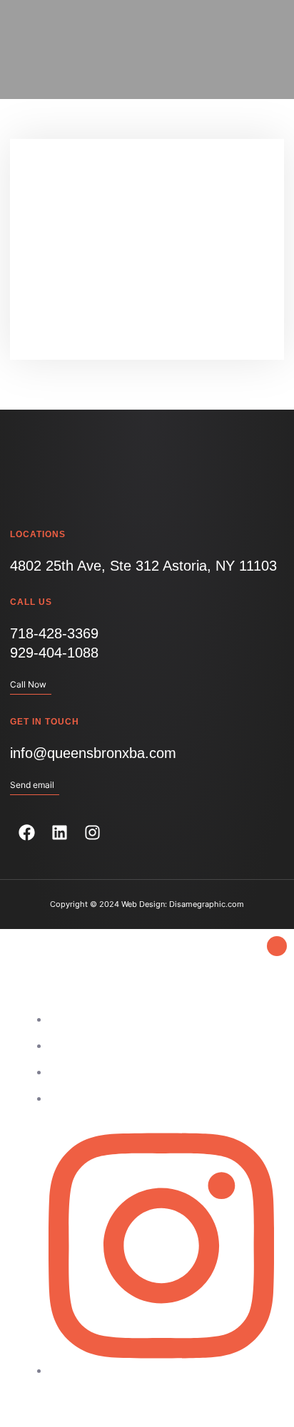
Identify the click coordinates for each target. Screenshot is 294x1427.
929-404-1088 (54, 652)
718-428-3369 (54, 633)
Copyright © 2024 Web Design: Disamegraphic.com (147, 904)
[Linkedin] (59, 832)
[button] (256, 49)
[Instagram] (92, 832)
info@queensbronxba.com (93, 753)
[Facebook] (26, 832)
